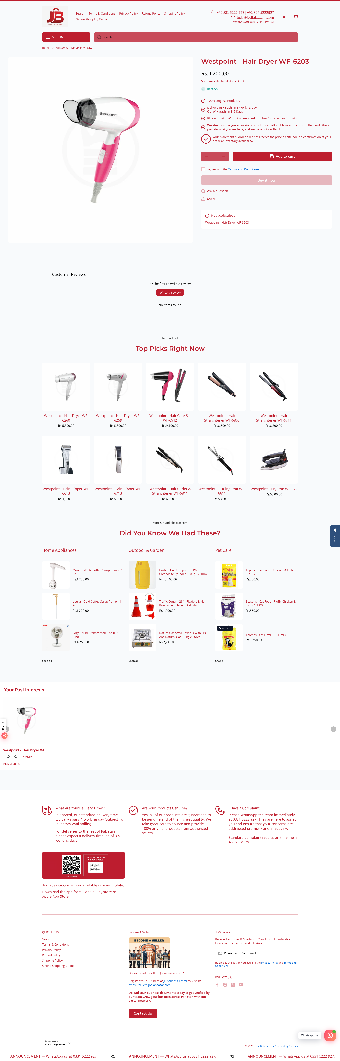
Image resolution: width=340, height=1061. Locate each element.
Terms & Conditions (55, 944)
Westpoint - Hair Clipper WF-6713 (118, 491)
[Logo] (55, 16)
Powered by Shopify (286, 1046)
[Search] (97, 37)
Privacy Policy (51, 950)
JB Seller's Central (175, 981)
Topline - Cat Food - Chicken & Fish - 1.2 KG (270, 572)
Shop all (47, 661)
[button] (296, 16)
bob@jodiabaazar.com (255, 17)
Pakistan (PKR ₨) (55, 1044)
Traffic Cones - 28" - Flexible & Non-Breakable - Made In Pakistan (183, 603)
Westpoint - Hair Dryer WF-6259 (118, 418)
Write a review (170, 292)
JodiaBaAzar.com (264, 1046)
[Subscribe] (293, 953)
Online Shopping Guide (58, 966)
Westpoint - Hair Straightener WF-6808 (222, 418)
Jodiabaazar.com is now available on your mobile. (83, 885)
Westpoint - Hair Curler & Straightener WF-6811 (170, 491)
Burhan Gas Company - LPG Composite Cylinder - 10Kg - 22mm (183, 572)
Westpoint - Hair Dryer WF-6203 (25, 750)
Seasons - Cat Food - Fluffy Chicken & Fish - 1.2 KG (271, 603)
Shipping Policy (52, 960)
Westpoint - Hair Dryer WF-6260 (66, 418)
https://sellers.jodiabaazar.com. (150, 985)
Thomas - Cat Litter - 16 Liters (266, 635)
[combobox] (196, 37)
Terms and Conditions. (244, 169)
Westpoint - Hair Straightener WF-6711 (274, 418)
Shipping (207, 81)
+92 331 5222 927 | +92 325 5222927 (245, 12)
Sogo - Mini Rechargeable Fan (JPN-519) (96, 635)
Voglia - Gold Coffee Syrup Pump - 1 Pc (97, 603)
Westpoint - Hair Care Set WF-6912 (170, 418)
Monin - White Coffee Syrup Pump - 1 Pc (98, 572)
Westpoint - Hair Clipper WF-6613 (66, 491)
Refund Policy (51, 955)
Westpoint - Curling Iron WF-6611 (222, 491)
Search (46, 939)
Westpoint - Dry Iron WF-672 (274, 489)
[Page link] (83, 865)
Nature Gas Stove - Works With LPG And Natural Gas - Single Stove (183, 635)
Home (45, 47)
